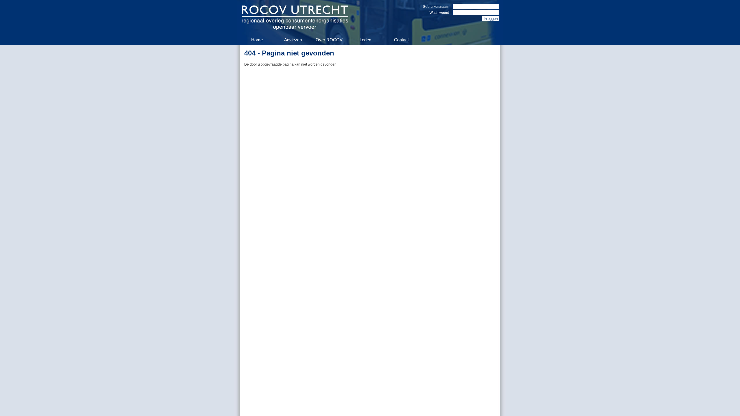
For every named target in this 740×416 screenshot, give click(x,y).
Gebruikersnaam (436, 7)
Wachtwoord (439, 13)
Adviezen (293, 39)
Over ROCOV (329, 39)
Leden (365, 39)
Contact (401, 39)
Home (257, 39)
